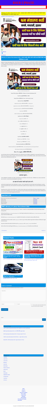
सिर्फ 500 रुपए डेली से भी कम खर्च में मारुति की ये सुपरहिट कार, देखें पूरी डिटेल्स (12, 276)
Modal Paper (5, 365)
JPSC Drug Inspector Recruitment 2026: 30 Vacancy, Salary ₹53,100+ (14, 333)
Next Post (44, 230)
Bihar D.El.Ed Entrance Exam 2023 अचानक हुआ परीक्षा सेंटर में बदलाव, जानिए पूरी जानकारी (11, 256)
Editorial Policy (23, 397)
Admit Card (5, 358)
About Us (23, 390)
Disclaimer (23, 396)
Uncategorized (5, 376)
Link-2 (38, 198)
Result (4, 371)
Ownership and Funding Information (22, 399)
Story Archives (38, 7)
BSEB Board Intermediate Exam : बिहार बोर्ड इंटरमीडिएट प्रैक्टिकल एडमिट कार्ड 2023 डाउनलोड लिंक (33, 256)
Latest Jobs (5, 364)
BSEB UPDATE (23, 2)
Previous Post (4, 230)
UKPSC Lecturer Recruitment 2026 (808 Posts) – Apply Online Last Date (15, 336)
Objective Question (6, 367)
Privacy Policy (23, 393)
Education (5, 362)
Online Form (5, 369)
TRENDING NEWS (30, 7)
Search (2, 317)
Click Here (35, 199)
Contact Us (23, 391)
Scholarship (22, 7)
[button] (23, 51)
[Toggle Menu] (16, 7)
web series (5, 380)
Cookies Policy (23, 395)
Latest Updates (9, 7)
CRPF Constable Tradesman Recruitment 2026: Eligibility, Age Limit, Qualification (16, 328)
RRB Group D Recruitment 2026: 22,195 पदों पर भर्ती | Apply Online (14, 330)
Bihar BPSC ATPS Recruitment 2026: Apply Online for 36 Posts (13, 339)
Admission (5, 357)
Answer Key (5, 360)
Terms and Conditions (23, 392)
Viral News (5, 378)
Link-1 (35, 198)
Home (3, 7)
